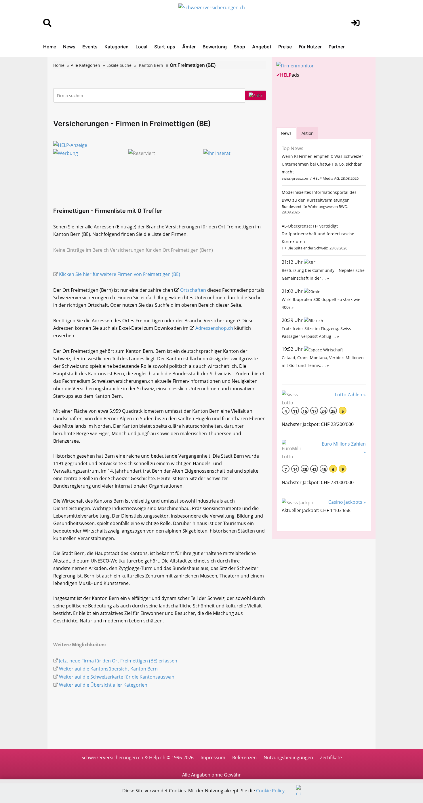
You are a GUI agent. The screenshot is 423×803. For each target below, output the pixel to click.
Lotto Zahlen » (350, 394)
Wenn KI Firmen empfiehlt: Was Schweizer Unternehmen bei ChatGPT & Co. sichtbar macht (322, 164)
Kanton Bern (151, 65)
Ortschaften (193, 290)
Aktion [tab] (308, 133)
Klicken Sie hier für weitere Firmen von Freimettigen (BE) (119, 274)
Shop (239, 47)
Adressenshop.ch (214, 328)
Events (90, 47)
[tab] (286, 133)
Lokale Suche (119, 65)
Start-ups (164, 47)
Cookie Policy (270, 790)
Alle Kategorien (85, 65)
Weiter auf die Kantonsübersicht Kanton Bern (108, 669)
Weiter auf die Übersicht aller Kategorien (103, 685)
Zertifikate (331, 757)
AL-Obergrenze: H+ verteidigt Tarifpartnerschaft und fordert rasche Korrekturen (318, 233)
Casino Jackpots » (347, 502)
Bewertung (215, 47)
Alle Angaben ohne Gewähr (211, 775)
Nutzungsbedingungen (288, 757)
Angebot (261, 47)
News (69, 47)
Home (49, 47)
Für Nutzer (310, 47)
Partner (337, 47)
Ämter (189, 47)
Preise (285, 47)
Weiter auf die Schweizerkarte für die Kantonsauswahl (117, 677)
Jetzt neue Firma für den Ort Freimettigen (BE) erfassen (118, 661)
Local (141, 47)
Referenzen (244, 757)
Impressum (213, 757)
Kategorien (116, 47)
